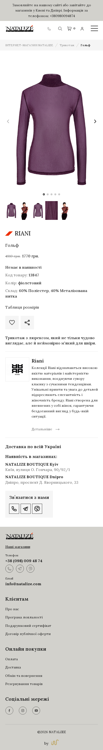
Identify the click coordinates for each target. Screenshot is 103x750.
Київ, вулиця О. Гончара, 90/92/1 (37, 469)
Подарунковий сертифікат (28, 625)
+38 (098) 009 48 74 (23, 560)
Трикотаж (67, 45)
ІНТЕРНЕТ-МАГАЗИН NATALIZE (29, 45)
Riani (38, 361)
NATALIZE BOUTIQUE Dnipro (34, 476)
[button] (44, 194)
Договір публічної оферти (28, 634)
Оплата (11, 659)
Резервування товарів (24, 684)
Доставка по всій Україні (33, 446)
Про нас (12, 609)
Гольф (85, 45)
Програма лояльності (24, 617)
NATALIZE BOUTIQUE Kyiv (31, 464)
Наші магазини (17, 547)
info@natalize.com (23, 583)
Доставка (13, 667)
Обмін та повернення (23, 676)
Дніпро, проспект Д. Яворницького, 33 (41, 482)
